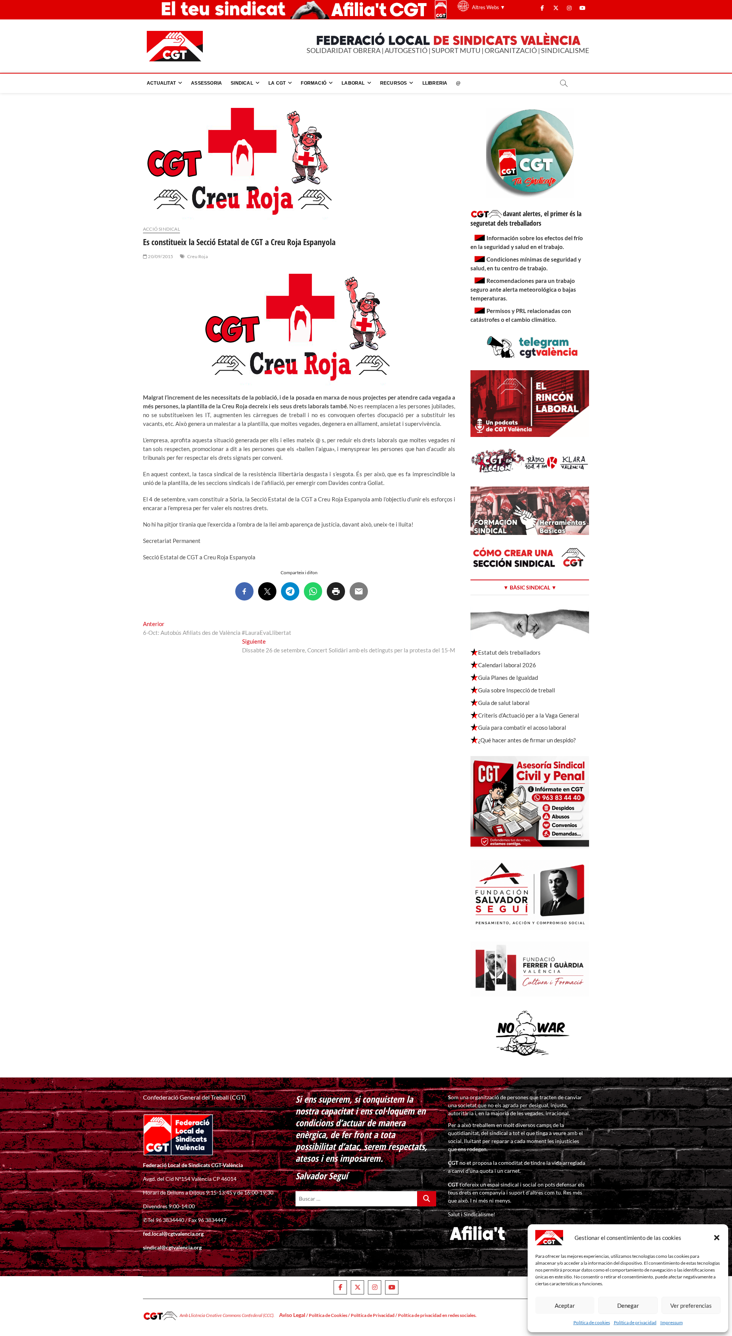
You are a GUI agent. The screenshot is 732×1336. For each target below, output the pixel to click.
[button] (717, 1237)
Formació (313, 83)
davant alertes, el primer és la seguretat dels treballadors (525, 218)
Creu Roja (197, 256)
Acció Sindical (161, 229)
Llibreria (435, 83)
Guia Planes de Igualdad (508, 677)
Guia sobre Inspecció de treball (516, 690)
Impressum (671, 1322)
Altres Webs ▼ (488, 7)
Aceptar (565, 1305)
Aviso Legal (292, 1315)
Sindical (242, 83)
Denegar (628, 1305)
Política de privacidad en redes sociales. (437, 1315)
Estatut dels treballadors (509, 652)
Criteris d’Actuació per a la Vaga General (528, 715)
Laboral (353, 83)
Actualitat (161, 83)
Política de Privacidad (373, 1315)
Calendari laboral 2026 (507, 665)
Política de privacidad (635, 1322)
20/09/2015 (160, 256)
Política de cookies (591, 1322)
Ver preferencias (691, 1305)
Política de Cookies (328, 1315)
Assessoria (206, 83)
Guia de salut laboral (504, 702)
